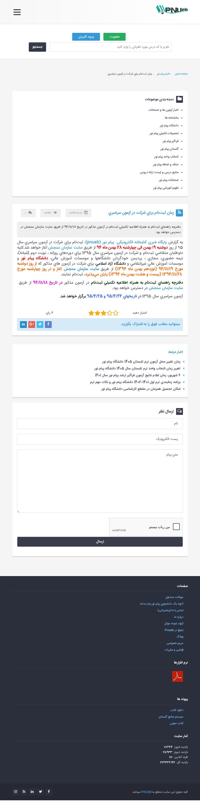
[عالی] (116, 313)
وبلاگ (180, 636)
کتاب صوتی (176, 723)
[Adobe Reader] (177, 676)
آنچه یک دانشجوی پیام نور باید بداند (161, 603)
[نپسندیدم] (97, 313)
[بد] (91, 313)
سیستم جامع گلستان (171, 716)
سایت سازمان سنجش (65, 247)
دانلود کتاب (176, 710)
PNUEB (146, 792)
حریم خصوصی (175, 643)
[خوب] (103, 313)
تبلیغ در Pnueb (174, 630)
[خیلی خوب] (109, 313)
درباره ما (178, 617)
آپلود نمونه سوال (173, 623)
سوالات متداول (174, 597)
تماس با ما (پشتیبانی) (170, 610)
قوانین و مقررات (173, 649)
